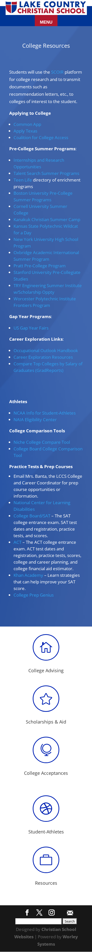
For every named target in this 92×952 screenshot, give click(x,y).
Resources (46, 883)
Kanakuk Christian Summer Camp (47, 219)
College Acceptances (46, 773)
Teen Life (23, 180)
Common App (27, 124)
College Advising (46, 670)
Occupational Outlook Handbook (46, 350)
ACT (17, 542)
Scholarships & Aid (46, 722)
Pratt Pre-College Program (40, 266)
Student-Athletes (46, 832)
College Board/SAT (32, 516)
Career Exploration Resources (43, 357)
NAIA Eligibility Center (35, 419)
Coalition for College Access (41, 137)
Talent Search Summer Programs (46, 173)
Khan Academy (28, 575)
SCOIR (57, 72)
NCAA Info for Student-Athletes (45, 413)
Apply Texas (25, 131)
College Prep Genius (34, 595)
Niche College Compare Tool (42, 442)
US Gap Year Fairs (31, 328)
